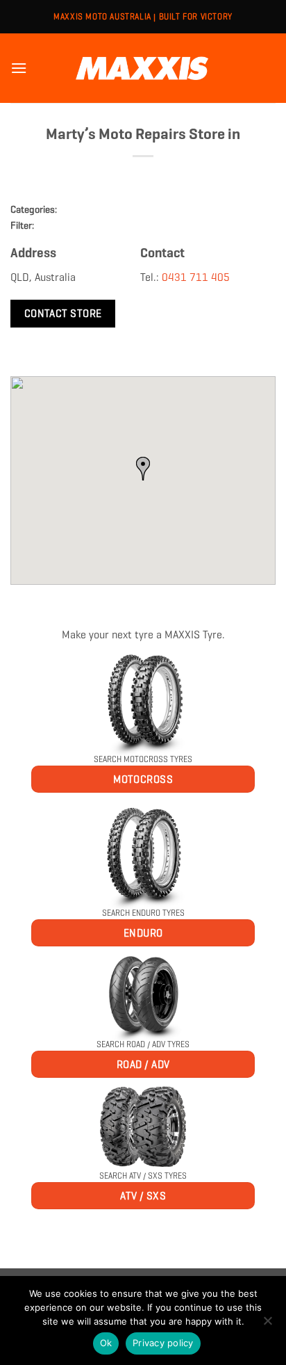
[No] (267, 1325)
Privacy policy (163, 1342)
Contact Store (63, 313)
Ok (106, 1342)
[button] (18, 68)
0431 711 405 (196, 277)
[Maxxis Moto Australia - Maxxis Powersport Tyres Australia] (143, 67)
